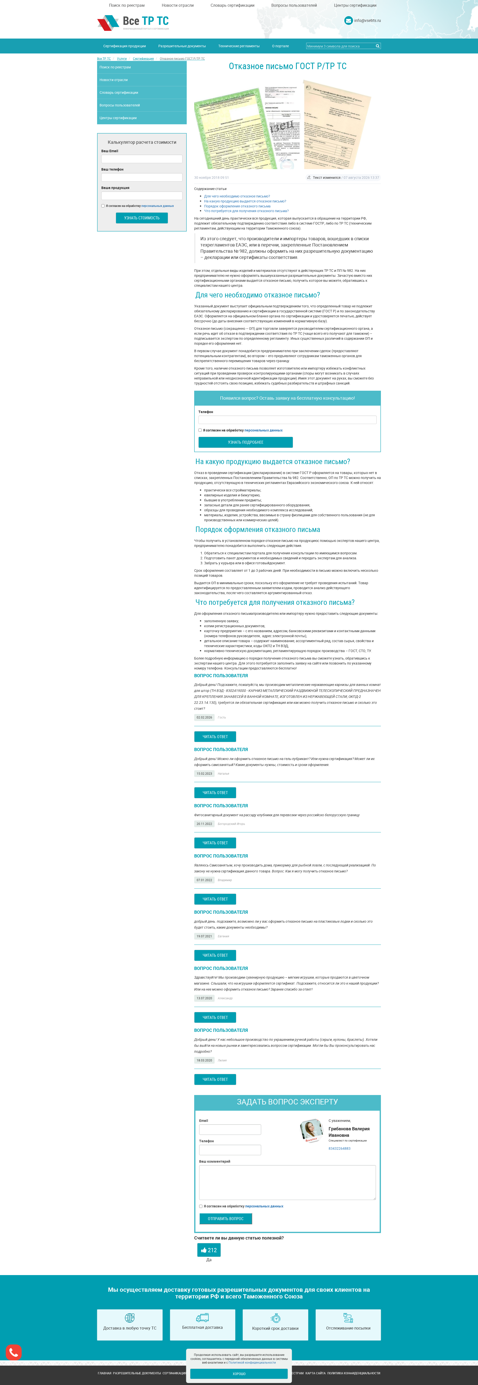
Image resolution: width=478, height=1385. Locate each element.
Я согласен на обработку (243, 430)
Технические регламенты (239, 46)
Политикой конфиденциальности (252, 1362)
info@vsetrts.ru (367, 20)
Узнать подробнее (245, 442)
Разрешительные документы (182, 46)
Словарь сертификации (232, 5)
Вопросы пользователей (294, 5)
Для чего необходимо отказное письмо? (237, 196)
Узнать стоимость (142, 218)
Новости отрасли (178, 5)
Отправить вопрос (225, 1218)
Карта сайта (315, 1373)
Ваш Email (109, 150)
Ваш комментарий (214, 1161)
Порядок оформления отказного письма (237, 206)
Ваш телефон (112, 169)
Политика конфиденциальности (353, 1373)
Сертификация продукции (124, 46)
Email (203, 1120)
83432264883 (340, 1148)
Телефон (205, 411)
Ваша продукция (115, 187)
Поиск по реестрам (127, 5)
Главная (104, 1373)
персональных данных (263, 430)
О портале (280, 46)
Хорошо (239, 1373)
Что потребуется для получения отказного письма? (246, 210)
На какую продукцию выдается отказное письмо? (245, 201)
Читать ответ (215, 736)
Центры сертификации (355, 5)
